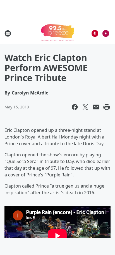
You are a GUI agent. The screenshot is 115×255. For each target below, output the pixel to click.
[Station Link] (57, 33)
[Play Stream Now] (105, 33)
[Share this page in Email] (96, 107)
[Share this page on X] (85, 107)
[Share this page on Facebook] (75, 107)
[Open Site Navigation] (7, 33)
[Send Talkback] (95, 33)
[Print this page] (107, 107)
